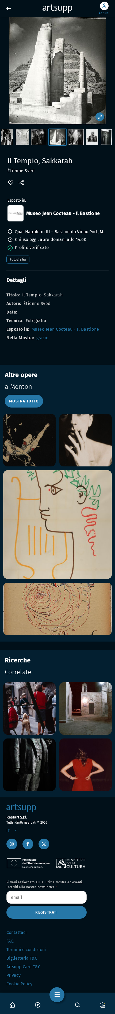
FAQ (10, 941)
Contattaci (16, 932)
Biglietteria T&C (21, 958)
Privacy (13, 975)
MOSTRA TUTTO (24, 401)
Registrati (46, 912)
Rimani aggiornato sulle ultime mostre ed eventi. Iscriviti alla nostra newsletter (44, 884)
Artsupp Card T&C (23, 966)
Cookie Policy (19, 983)
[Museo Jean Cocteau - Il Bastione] (15, 213)
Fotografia (18, 259)
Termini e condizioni (26, 949)
